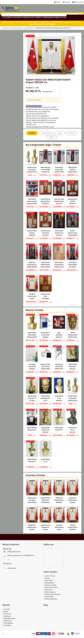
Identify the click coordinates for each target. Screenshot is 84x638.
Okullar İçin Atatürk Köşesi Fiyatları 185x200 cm (32, 528)
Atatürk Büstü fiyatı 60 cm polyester (72, 367)
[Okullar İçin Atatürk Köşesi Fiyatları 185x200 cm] (32, 514)
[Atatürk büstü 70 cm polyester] (59, 385)
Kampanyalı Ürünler (32, 17)
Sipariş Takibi (49, 580)
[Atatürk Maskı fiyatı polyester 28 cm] (45, 385)
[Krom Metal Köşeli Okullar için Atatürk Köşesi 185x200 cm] (72, 252)
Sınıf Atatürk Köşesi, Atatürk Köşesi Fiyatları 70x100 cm (32, 202)
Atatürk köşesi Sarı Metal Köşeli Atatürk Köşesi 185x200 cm (32, 502)
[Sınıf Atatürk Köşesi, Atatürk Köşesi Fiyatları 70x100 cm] (32, 188)
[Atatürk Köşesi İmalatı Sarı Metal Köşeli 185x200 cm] (45, 487)
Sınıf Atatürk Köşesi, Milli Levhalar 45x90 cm (59, 171)
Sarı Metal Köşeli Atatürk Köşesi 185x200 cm (31, 297)
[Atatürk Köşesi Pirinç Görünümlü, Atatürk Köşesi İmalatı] (45, 283)
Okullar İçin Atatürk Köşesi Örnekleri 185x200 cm (72, 501)
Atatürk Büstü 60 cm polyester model (72, 431)
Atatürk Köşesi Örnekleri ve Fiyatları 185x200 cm (45, 528)
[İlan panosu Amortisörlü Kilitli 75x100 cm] (59, 354)
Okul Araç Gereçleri (16, 28)
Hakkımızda (54, 17)
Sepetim (47, 578)
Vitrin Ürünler (42, 17)
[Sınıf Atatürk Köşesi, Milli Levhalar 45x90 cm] (59, 157)
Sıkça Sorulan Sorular (51, 587)
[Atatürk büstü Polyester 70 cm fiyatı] (32, 385)
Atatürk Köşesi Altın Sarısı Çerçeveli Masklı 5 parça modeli (45, 235)
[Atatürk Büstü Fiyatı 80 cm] (59, 417)
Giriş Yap (67, 2)
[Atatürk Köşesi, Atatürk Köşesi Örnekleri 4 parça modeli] (45, 188)
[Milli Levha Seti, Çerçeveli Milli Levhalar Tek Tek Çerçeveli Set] (45, 157)
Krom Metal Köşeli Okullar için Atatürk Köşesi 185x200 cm (72, 267)
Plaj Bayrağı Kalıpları (51, 599)
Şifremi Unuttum (79, 2)
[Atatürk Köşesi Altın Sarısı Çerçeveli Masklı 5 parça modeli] (45, 220)
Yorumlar (71, 133)
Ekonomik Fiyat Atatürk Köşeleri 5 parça (72, 202)
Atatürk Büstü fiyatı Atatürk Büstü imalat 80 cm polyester (32, 336)
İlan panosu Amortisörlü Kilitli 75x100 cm (59, 368)
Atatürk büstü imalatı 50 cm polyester (45, 430)
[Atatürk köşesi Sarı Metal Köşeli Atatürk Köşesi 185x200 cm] (32, 487)
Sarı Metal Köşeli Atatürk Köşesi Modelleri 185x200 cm (59, 529)
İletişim (48, 17)
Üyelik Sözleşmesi (50, 592)
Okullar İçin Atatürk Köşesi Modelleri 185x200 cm (59, 501)
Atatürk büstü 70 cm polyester (59, 398)
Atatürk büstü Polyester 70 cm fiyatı (32, 398)
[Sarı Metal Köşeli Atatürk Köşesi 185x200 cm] (32, 283)
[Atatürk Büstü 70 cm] (45, 449)
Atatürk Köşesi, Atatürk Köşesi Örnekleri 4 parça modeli (45, 202)
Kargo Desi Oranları (51, 585)
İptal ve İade (48, 590)
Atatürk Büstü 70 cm (45, 460)
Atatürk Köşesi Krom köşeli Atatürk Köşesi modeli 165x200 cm (32, 172)
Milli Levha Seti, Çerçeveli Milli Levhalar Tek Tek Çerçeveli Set (45, 172)
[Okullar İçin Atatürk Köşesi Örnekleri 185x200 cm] (72, 487)
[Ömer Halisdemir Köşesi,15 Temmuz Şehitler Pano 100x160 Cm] (59, 322)
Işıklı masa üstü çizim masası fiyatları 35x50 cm (45, 368)
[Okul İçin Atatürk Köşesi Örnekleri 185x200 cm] (72, 514)
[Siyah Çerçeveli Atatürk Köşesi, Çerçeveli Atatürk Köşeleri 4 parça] (59, 188)
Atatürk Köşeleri (29, 28)
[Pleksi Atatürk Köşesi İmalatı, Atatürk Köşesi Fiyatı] (59, 252)
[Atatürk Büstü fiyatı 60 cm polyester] (72, 354)
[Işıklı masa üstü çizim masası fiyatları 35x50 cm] (45, 354)
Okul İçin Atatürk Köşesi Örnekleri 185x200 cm (72, 528)
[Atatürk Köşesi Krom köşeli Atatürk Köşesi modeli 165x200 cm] (32, 157)
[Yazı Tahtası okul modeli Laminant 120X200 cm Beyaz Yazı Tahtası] (32, 354)
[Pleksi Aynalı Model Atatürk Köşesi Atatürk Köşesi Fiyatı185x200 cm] (45, 252)
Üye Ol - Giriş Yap (50, 576)
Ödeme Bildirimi (49, 583)
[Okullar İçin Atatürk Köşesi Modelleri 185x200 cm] (59, 487)
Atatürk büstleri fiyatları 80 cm (32, 429)
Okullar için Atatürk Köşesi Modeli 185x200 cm (32, 266)
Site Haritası (7, 625)
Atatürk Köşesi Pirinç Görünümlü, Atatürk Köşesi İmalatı (45, 298)
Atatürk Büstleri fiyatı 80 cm (32, 460)
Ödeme (59, 133)
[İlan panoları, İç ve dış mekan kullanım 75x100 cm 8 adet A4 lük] (45, 322)
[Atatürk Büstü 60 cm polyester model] (72, 417)
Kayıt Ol (57, 2)
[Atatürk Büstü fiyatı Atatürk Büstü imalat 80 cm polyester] (32, 322)
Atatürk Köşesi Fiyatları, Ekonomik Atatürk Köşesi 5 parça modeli (32, 235)
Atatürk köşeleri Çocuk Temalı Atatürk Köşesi (72, 234)
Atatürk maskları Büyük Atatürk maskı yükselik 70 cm (72, 336)
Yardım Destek (61, 17)
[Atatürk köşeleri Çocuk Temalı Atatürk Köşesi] (72, 220)
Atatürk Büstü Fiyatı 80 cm (59, 429)
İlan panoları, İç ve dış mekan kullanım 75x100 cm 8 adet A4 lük (45, 337)
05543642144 (7, 563)
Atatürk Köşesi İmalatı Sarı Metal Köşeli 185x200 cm (45, 501)
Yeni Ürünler (22, 17)
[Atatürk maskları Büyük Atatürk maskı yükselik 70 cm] (72, 322)
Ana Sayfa (6, 17)
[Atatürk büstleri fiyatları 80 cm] (32, 417)
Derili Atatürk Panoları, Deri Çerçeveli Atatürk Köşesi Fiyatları (59, 235)
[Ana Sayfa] (10, 8)
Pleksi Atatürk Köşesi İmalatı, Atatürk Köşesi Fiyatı (59, 266)
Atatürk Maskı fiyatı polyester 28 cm (45, 398)
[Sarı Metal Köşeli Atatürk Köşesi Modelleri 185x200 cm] (59, 514)
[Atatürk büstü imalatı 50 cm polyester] (45, 417)
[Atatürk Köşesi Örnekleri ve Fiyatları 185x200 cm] (45, 514)
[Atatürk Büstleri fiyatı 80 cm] (32, 449)
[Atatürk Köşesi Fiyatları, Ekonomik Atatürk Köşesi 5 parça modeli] (32, 220)
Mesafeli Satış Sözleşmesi (52, 594)
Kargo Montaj (46, 133)
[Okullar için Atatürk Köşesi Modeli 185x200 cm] (32, 252)
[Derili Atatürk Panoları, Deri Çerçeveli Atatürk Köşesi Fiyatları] (59, 220)
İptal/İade (32, 133)
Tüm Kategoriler (14, 17)
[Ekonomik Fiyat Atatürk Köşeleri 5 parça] (72, 188)
